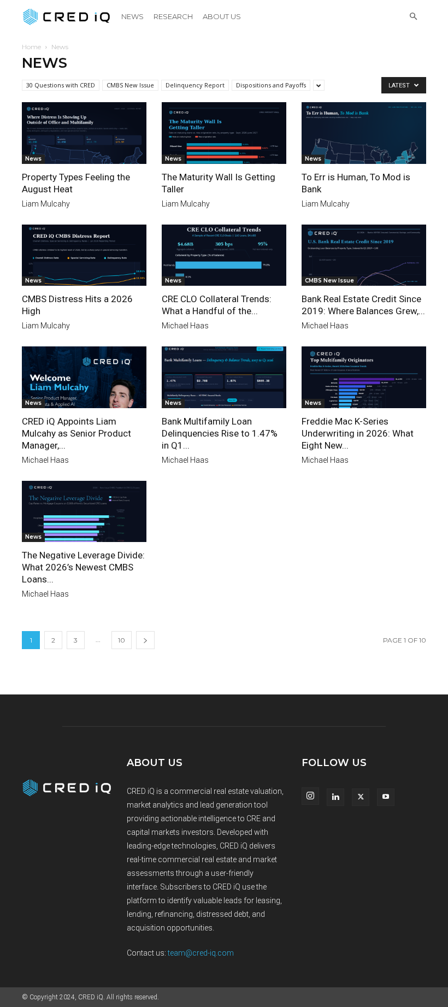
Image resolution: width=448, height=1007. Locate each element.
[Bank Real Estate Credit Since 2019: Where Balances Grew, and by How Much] (364, 255)
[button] (413, 16)
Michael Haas (185, 325)
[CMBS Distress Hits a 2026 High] (84, 255)
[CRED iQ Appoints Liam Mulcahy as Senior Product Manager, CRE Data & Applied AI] (84, 377)
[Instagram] (310, 796)
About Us (222, 16)
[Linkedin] (335, 797)
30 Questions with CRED (60, 85)
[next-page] (145, 640)
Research (173, 16)
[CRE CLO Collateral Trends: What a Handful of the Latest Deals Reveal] (224, 255)
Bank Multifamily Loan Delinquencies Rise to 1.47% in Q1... (220, 433)
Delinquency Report (195, 85)
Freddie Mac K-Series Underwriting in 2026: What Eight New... (358, 433)
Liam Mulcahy (46, 203)
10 (121, 640)
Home (31, 47)
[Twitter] (360, 797)
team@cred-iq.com (201, 953)
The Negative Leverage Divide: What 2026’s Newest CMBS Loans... (83, 567)
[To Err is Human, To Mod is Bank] (364, 133)
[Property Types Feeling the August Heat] (84, 133)
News (132, 16)
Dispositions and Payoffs (271, 85)
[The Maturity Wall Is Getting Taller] (224, 133)
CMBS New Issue (130, 85)
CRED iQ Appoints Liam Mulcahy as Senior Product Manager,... (76, 433)
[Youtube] (385, 797)
